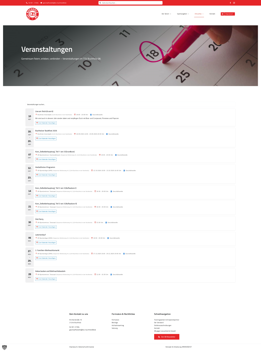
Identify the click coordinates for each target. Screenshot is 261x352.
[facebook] (230, 3)
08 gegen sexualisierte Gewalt (165, 331)
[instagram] (234, 3)
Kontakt (157, 328)
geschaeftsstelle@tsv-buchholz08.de (82, 329)
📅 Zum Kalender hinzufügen (46, 123)
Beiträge (115, 322)
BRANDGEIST (187, 347)
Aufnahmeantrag (118, 325)
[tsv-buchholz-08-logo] (32, 8)
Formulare (115, 320)
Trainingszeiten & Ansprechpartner (166, 320)
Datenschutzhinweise (86, 347)
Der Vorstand (158, 322)
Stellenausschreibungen (162, 325)
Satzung (115, 328)
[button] (4, 347)
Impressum (73, 347)
